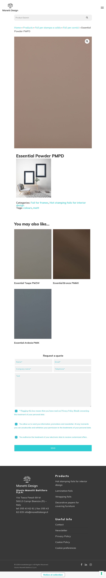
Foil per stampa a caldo (48, 27)
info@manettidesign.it (36, 512)
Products (28, 27)
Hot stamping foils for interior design (51, 204)
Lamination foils (64, 490)
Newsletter (61, 530)
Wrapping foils (63, 496)
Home (17, 27)
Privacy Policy (63, 536)
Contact (59, 524)
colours (27, 207)
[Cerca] (87, 18)
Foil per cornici (71, 27)
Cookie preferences (65, 547)
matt (36, 207)
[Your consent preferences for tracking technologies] (101, 573)
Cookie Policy (62, 542)
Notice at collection (53, 574)
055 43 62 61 (27, 508)
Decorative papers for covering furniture (67, 504)
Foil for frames (39, 202)
